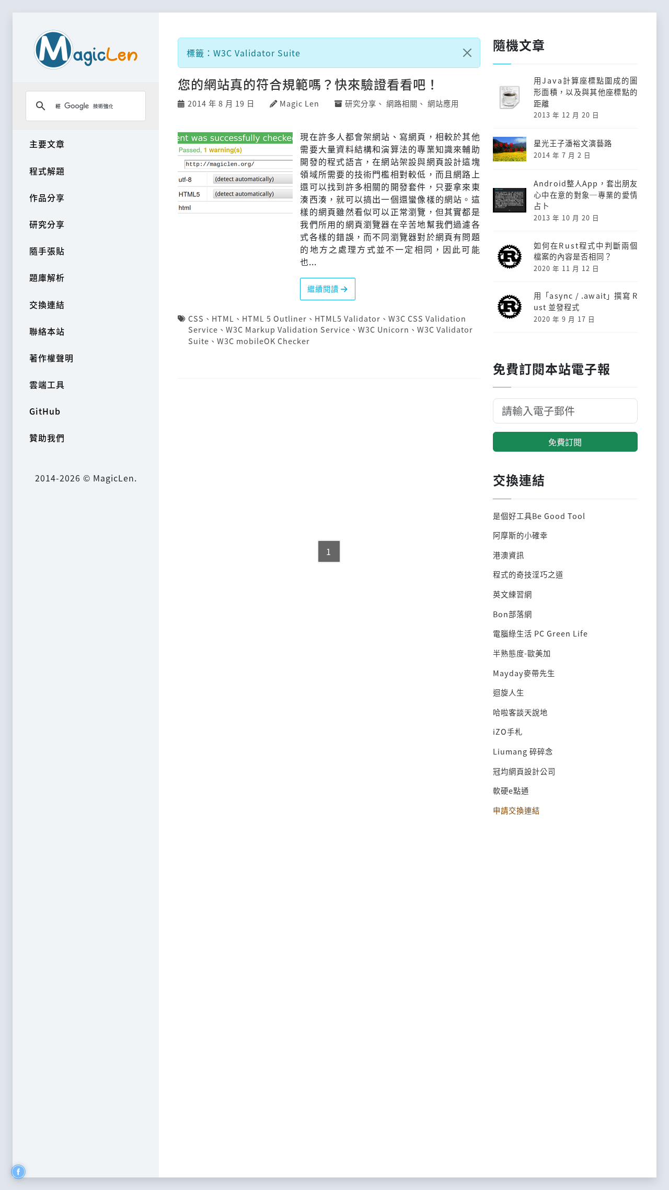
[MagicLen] (85, 49)
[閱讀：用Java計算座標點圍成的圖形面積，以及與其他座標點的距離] (509, 96)
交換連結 (47, 304)
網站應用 (443, 103)
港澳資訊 (508, 554)
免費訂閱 (565, 441)
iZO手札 (508, 731)
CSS (196, 318)
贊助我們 (47, 437)
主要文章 (47, 143)
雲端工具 (47, 384)
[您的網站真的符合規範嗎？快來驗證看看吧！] (235, 170)
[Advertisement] (329, 460)
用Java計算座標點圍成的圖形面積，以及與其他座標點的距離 (586, 91)
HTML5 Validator (347, 318)
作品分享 (47, 197)
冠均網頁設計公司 (524, 770)
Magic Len (299, 103)
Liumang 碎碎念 (523, 751)
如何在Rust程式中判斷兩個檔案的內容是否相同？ (586, 251)
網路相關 (402, 103)
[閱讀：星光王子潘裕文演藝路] (509, 147)
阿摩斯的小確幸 (520, 534)
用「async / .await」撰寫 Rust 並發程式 (586, 301)
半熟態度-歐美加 (522, 652)
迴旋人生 (508, 692)
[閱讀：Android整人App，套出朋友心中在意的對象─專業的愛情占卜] (509, 199)
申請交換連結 (516, 810)
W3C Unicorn (383, 329)
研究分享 (47, 224)
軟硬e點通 (511, 790)
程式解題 (47, 170)
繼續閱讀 (324, 288)
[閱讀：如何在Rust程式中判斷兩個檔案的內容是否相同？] (509, 255)
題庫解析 (47, 277)
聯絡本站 (47, 331)
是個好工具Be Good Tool (539, 515)
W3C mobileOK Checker (263, 340)
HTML (223, 318)
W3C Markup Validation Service (288, 329)
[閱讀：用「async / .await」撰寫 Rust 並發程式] (509, 305)
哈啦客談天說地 (520, 711)
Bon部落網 (512, 613)
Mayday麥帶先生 (524, 672)
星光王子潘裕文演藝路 (573, 142)
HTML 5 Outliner (274, 318)
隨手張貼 (47, 250)
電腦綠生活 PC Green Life (540, 633)
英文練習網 (512, 593)
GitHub (45, 411)
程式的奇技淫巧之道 (528, 574)
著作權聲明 (51, 357)
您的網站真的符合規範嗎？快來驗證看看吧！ (308, 84)
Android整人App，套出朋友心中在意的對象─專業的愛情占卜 (586, 194)
